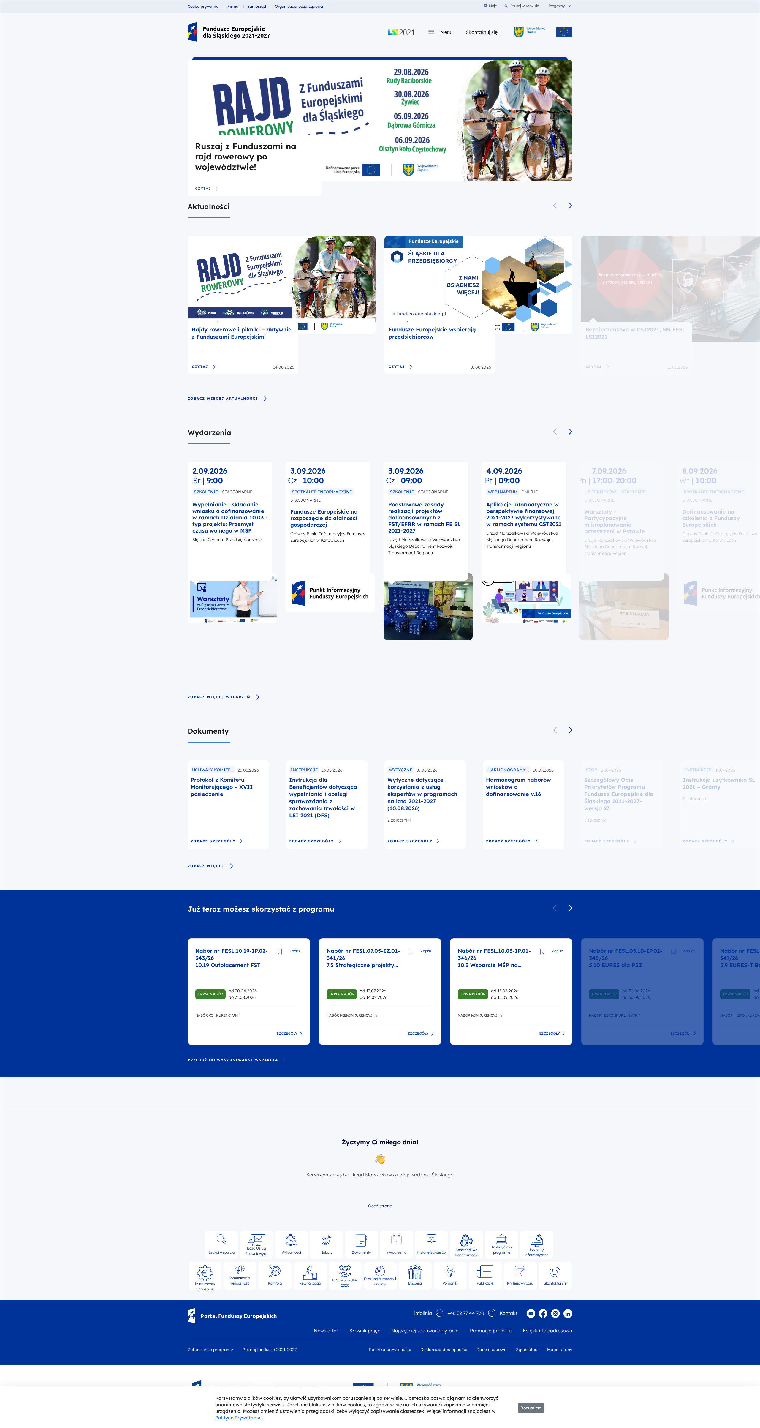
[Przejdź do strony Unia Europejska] (564, 32)
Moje (493, 6)
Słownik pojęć (364, 1331)
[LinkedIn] (567, 1313)
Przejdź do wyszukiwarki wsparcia (233, 1060)
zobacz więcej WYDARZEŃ (219, 697)
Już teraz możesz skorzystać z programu (261, 909)
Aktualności (208, 206)
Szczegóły (287, 1034)
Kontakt (508, 1313)
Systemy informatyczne (537, 1251)
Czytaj (203, 188)
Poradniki (450, 1283)
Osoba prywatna (203, 6)
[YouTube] (530, 1313)
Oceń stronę (380, 1206)
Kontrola (275, 1283)
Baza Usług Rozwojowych (256, 1250)
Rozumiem (531, 1407)
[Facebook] (543, 1313)
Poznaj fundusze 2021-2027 (270, 1349)
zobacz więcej (206, 866)
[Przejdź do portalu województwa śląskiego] (529, 32)
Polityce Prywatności (239, 1418)
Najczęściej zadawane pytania (425, 1331)
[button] (570, 205)
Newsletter (326, 1331)
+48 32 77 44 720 (465, 1313)
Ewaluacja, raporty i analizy (380, 1281)
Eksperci (415, 1283)
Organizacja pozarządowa (299, 6)
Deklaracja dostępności (443, 1349)
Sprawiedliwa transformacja (466, 1251)
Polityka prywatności (390, 1349)
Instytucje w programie (502, 1250)
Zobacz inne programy (210, 1349)
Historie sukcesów (431, 1252)
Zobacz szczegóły (213, 841)
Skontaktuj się (482, 32)
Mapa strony (559, 1349)
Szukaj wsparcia (221, 1252)
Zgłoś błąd (527, 1349)
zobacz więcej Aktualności (223, 398)
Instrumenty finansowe (205, 1284)
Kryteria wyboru (520, 1283)
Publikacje (485, 1283)
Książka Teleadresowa (547, 1331)
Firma (232, 6)
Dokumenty (208, 731)
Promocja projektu (491, 1331)
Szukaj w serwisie (524, 6)
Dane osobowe (491, 1349)
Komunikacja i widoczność (240, 1280)
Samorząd (256, 6)
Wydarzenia (209, 432)
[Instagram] (555, 1313)
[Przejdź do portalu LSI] (401, 32)
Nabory (326, 1252)
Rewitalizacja (310, 1283)
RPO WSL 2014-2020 (345, 1282)
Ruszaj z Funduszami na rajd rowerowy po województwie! (245, 156)
